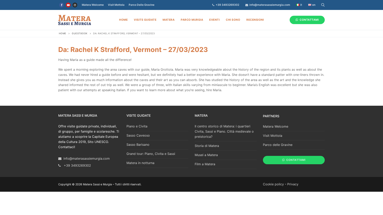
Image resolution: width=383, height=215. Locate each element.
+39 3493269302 (226, 4)
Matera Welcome (93, 4)
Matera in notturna (140, 163)
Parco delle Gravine (141, 4)
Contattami (309, 19)
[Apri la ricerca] (323, 5)
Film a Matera (205, 164)
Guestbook (80, 33)
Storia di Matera (207, 146)
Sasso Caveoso (138, 135)
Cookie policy (273, 184)
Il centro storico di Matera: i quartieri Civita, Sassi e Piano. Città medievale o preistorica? (224, 131)
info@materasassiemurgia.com (269, 4)
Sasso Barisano (137, 145)
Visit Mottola (116, 4)
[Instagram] (75, 5)
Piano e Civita (136, 126)
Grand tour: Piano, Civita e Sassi (150, 154)
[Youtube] (68, 5)
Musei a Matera (206, 155)
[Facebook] (61, 5)
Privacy (292, 184)
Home (62, 33)
